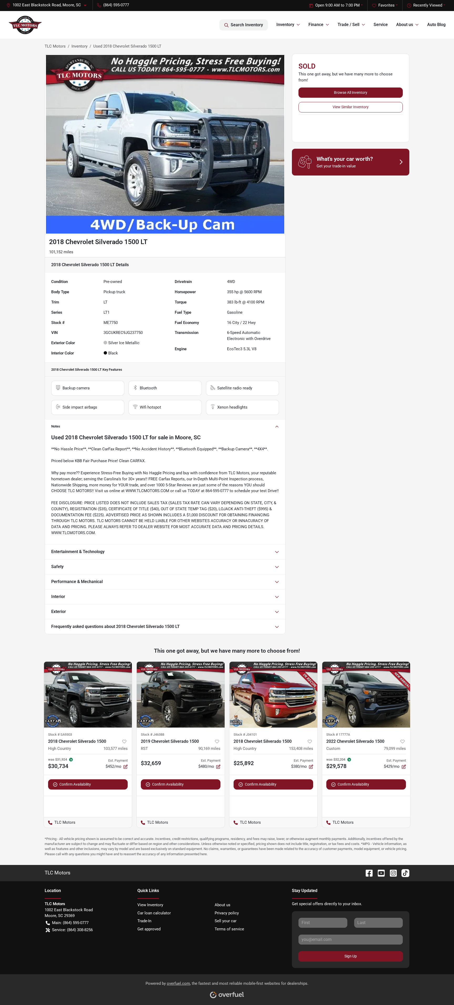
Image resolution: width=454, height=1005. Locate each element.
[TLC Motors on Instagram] (391, 873)
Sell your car (225, 921)
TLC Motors (55, 46)
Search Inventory (247, 24)
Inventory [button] (285, 24)
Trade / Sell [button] (348, 24)
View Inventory (150, 905)
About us (222, 905)
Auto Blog (436, 24)
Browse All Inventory (350, 92)
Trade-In (144, 921)
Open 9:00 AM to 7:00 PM (337, 5)
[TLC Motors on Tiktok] (403, 873)
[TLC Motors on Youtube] (379, 873)
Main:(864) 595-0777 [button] (70, 922)
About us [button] (404, 24)
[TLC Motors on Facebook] (367, 873)
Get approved (149, 929)
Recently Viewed (427, 5)
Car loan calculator (154, 913)
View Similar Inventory (351, 107)
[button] (48, 5)
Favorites (386, 5)
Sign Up (350, 956)
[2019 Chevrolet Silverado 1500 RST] (181, 695)
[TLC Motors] (25, 25)
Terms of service (229, 929)
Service (381, 24)
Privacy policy (227, 913)
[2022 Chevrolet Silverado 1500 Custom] (366, 695)
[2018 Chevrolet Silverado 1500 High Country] (88, 695)
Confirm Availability (75, 784)
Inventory (79, 46)
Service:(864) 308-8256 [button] (72, 929)
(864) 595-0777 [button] (116, 5)
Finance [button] (315, 24)
